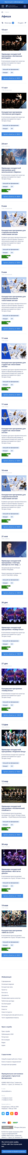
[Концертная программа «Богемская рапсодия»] (14, 101)
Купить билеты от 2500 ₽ (12, 593)
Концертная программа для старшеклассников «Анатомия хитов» (14, 232)
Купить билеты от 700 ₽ (12, 772)
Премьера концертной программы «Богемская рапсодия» (12, 56)
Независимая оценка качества (11, 998)
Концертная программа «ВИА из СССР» (12, 931)
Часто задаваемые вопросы (10, 1018)
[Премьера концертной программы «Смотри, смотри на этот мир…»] (14, 549)
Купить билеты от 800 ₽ (12, 78)
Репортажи (5, 1037)
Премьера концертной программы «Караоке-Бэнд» (14, 751)
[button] (24, 6)
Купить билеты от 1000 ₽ (12, 654)
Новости (4, 1009)
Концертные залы (7, 987)
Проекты (4, 990)
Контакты (5, 992)
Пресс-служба (6, 1031)
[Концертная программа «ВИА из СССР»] (14, 919)
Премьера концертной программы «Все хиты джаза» (11, 871)
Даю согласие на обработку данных (14, 1151)
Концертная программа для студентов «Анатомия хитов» (14, 364)
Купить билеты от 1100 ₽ (12, 896)
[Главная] (2, 12)
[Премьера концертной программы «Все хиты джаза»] (14, 857)
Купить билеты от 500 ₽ (12, 263)
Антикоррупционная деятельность (12, 1015)
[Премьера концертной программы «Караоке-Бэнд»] (14, 738)
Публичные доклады (8, 1001)
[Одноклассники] (11, 1113)
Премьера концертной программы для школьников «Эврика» (11, 170)
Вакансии (4, 1006)
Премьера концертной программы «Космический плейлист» (13, 808)
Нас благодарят (6, 1004)
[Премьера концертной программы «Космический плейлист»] (14, 794)
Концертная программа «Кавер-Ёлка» (12, 690)
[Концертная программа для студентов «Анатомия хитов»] (14, 351)
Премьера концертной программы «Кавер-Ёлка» (13, 628)
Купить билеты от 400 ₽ (12, 196)
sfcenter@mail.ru (6, 1091)
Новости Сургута (7, 1012)
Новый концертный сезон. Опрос (12, 1059)
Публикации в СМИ (7, 1034)
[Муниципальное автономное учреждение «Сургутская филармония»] (12, 6)
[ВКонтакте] (7, 1113)
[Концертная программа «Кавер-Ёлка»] (14, 677)
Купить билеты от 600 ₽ (12, 955)
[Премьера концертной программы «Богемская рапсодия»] (14, 43)
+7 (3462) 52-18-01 (7, 1098)
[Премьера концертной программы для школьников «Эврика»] (14, 157)
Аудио (3, 1045)
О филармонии (6, 981)
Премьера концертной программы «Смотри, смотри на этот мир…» (11, 563)
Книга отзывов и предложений (11, 1062)
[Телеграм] (3, 1113)
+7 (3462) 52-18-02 (7, 1100)
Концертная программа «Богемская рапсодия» (12, 113)
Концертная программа (9, 1064)
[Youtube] (16, 1113)
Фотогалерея (6, 1040)
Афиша (7, 12)
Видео (3, 1042)
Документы (5, 995)
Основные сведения (8, 984)
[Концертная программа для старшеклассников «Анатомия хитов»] (14, 219)
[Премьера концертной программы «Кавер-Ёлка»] (14, 616)
